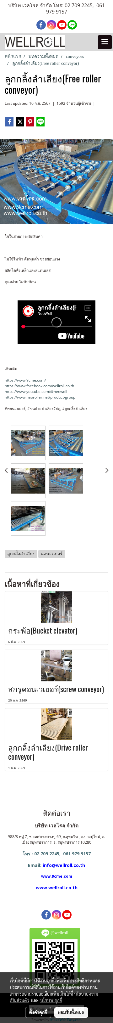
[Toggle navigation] (105, 42)
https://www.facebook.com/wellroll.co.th (39, 386)
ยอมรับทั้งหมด (71, 1012)
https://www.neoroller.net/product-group (40, 397)
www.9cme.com (56, 876)
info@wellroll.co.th (64, 865)
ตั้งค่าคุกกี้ (38, 1012)
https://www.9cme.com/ (25, 380)
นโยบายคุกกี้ (51, 1000)
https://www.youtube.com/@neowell (36, 391)
